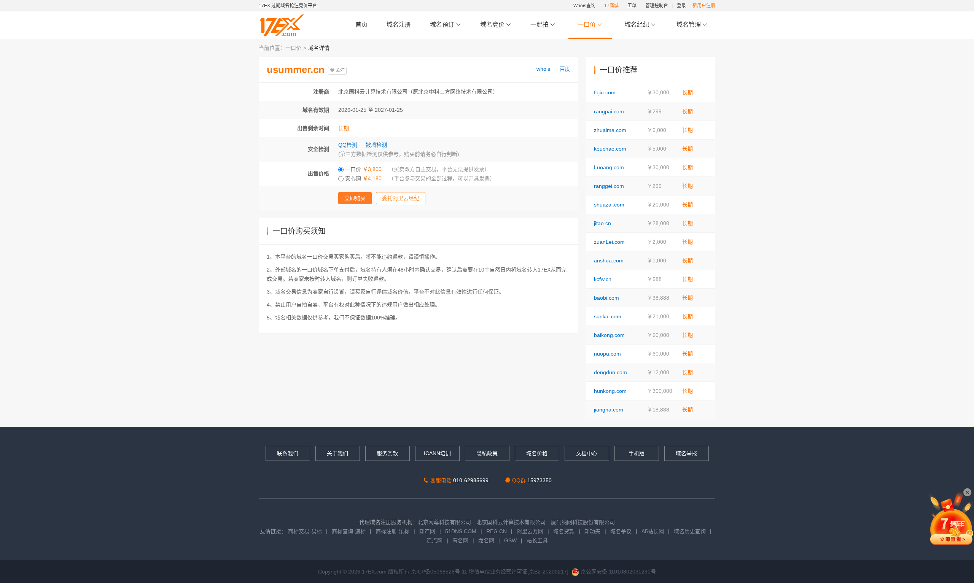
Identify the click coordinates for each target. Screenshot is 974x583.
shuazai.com (609, 205)
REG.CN (496, 531)
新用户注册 (703, 5)
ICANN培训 (437, 453)
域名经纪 (637, 24)
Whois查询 (584, 5)
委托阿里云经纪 (400, 198)
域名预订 (443, 24)
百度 (565, 69)
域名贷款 (564, 531)
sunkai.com (607, 316)
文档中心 (586, 453)
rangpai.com (609, 111)
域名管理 (689, 24)
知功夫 (592, 531)
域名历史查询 (690, 531)
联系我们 (287, 453)
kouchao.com (610, 149)
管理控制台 (656, 5)
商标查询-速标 (349, 531)
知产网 (427, 531)
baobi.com (606, 298)
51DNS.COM (460, 531)
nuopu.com (607, 354)
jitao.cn (602, 223)
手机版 (637, 453)
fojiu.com (605, 92)
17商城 (611, 5)
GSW (510, 540)
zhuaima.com (610, 130)
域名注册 (399, 24)
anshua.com (609, 260)
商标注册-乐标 (392, 531)
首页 (361, 24)
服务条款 (387, 453)
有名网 (460, 540)
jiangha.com (608, 410)
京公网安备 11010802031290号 (617, 572)
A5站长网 (652, 531)
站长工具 (537, 540)
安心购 (363, 178)
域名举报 (686, 453)
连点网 (434, 540)
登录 (681, 5)
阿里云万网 (530, 531)
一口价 (586, 24)
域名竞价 (493, 24)
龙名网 (486, 540)
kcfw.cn (602, 279)
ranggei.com (609, 186)
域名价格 (536, 453)
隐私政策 (487, 453)
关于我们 (337, 453)
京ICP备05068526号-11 (440, 572)
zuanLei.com (609, 242)
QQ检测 (347, 145)
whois (543, 69)
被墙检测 (376, 145)
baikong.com (609, 335)
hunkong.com (610, 391)
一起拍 (540, 24)
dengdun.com (610, 372)
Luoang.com (609, 167)
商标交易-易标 (305, 531)
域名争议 (621, 531)
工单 (632, 5)
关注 (339, 70)
